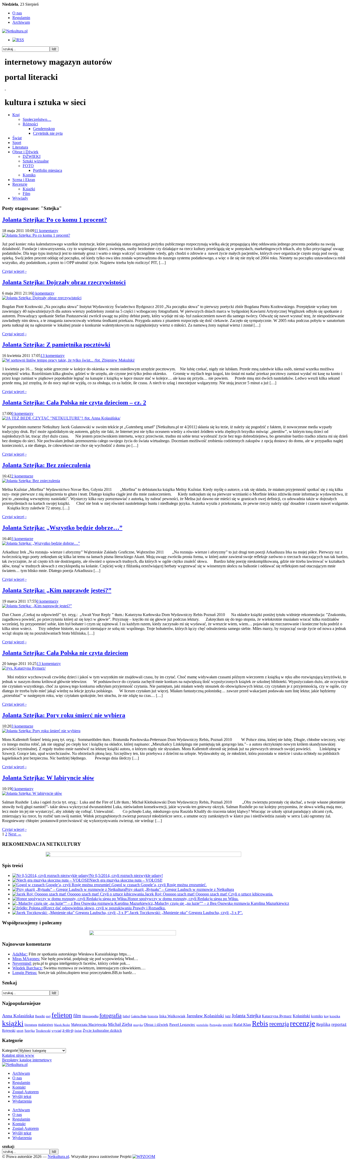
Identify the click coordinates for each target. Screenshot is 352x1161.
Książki (29, 189)
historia (153, 1016)
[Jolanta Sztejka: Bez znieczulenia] (31, 481)
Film (26, 193)
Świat (17, 138)
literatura (30, 1025)
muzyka (138, 1024)
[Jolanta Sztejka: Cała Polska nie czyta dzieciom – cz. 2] (61, 418)
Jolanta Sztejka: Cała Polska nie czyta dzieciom (65, 653)
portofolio (202, 1024)
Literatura (20, 147)
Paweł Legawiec (182, 1024)
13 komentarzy (52, 355)
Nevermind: (22, 963)
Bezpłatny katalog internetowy (27, 1060)
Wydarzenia (22, 1101)
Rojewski (8, 1030)
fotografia (110, 1015)
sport (19, 1030)
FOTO (28, 166)
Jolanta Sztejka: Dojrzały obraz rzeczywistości (64, 282)
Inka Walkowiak (172, 1016)
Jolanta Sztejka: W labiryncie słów (48, 777)
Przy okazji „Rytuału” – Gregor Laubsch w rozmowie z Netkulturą (179, 889)
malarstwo (45, 1024)
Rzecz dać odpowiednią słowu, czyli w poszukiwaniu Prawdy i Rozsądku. (105, 908)
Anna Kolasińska (18, 1015)
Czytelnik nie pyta (48, 133)
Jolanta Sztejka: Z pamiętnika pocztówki (56, 344)
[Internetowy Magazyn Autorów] (15, 31)
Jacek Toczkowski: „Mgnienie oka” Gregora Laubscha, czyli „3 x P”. (186, 912)
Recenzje (19, 184)
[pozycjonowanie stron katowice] (176, 1150)
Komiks (29, 175)
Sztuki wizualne (36, 161)
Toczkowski (43, 1030)
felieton (62, 1015)
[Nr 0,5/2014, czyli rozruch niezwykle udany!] (51, 875)
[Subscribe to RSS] (18, 40)
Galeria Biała (139, 1016)
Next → (14, 834)
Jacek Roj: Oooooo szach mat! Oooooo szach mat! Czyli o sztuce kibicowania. (209, 894)
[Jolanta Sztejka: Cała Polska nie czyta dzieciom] (24, 668)
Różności (30, 124)
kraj (326, 1016)
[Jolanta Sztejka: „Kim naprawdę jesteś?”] (37, 606)
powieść (228, 1024)
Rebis (260, 1023)
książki (12, 1023)
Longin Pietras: (24, 972)
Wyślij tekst (21, 1096)
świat (78, 1030)
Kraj (16, 115)
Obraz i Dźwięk (25, 152)
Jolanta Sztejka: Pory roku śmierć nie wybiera (63, 715)
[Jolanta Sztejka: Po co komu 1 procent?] (36, 235)
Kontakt (19, 1087)
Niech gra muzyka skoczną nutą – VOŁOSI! (125, 880)
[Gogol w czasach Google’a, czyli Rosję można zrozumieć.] (62, 885)
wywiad (56, 1030)
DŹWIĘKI (31, 156)
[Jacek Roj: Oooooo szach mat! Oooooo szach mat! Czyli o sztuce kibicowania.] (78, 894)
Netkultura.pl (58, 1156)
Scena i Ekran (23, 179)
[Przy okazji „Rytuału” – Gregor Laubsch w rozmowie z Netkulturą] (68, 889)
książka (335, 1016)
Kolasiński (301, 1016)
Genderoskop (44, 128)
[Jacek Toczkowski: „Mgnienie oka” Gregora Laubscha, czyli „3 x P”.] (71, 912)
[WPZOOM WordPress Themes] (143, 1156)
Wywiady (20, 198)
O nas (17, 13)
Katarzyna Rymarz (277, 1016)
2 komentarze (22, 476)
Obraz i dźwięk (156, 1024)
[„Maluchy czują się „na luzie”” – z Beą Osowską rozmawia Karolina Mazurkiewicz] (82, 903)
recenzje (302, 1023)
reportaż (339, 1024)
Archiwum (21, 22)
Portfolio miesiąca (47, 170)
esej (48, 1016)
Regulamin (21, 17)
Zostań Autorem (25, 1092)
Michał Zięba (120, 1024)
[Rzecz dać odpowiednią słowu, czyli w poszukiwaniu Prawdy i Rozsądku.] (28, 908)
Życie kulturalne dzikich (102, 1030)
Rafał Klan (242, 1024)
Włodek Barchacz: (27, 968)
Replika (323, 1024)
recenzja (279, 1023)
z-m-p (67, 1030)
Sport (16, 142)
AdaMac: (20, 954)
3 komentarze (22, 538)
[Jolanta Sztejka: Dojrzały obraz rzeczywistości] (41, 298)
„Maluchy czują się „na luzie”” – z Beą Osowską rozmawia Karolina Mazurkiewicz (221, 903)
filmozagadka (90, 1016)
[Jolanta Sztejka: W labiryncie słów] (32, 793)
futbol (126, 1016)
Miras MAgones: (26, 959)
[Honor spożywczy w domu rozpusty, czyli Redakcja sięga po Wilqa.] (70, 899)
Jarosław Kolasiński (205, 1015)
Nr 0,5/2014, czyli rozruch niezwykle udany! (126, 875)
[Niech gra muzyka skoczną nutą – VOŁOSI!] (50, 880)
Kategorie (10, 1050)
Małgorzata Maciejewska (89, 1024)
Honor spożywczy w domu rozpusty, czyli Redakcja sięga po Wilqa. (183, 899)
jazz (228, 1016)
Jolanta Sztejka (246, 1015)
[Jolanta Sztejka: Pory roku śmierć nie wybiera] (41, 731)
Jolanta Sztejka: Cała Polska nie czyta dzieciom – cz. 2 (74, 402)
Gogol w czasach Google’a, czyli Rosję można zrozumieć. (159, 885)
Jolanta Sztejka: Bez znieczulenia (46, 465)
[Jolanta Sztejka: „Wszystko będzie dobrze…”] (41, 543)
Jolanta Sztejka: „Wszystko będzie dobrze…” (62, 527)
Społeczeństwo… (37, 119)
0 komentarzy (43, 293)
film (77, 1015)
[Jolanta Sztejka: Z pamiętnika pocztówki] (68, 360)
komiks (317, 1016)
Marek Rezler (62, 1024)
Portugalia (215, 1024)
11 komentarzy (46, 230)
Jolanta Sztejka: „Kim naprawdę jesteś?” (56, 590)
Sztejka (29, 1030)
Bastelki (40, 1016)
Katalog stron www (18, 1055)
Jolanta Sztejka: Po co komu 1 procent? (54, 219)
